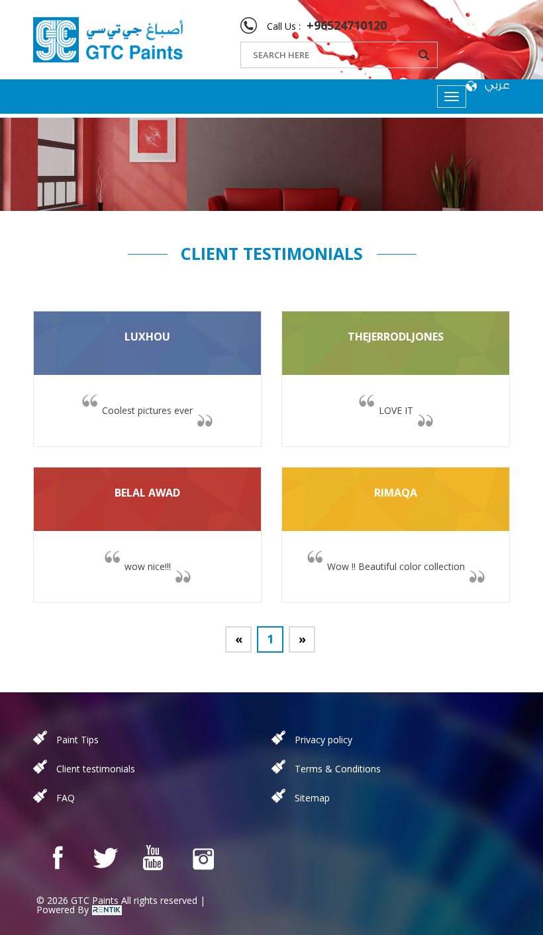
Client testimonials (95, 768)
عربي (497, 85)
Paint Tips (77, 739)
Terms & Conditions (338, 768)
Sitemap (312, 798)
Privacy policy (323, 739)
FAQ (65, 798)
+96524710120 (347, 25)
